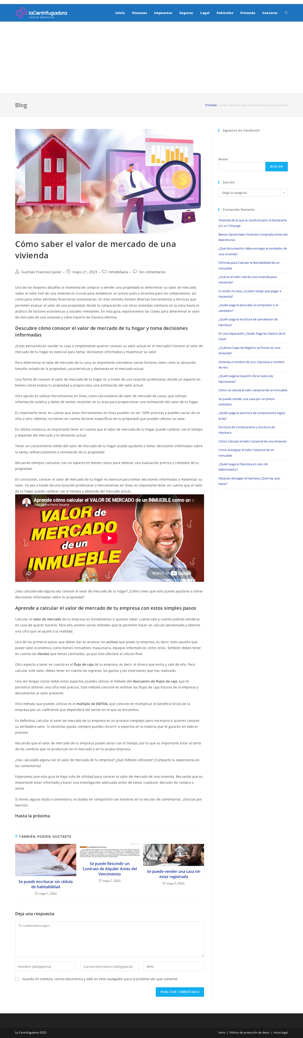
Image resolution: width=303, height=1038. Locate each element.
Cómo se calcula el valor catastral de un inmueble (252, 390)
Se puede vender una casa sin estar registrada (173, 874)
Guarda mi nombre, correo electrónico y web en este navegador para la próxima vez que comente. (100, 979)
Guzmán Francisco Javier (41, 272)
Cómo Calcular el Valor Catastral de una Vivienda (252, 441)
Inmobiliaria (118, 272)
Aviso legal (281, 1032)
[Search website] (286, 13)
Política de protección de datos (249, 1032)
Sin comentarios (152, 272)
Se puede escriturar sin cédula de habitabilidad (45, 884)
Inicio (221, 1032)
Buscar (223, 159)
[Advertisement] (151, 57)
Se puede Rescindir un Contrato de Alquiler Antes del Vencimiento (110, 869)
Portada (211, 105)
